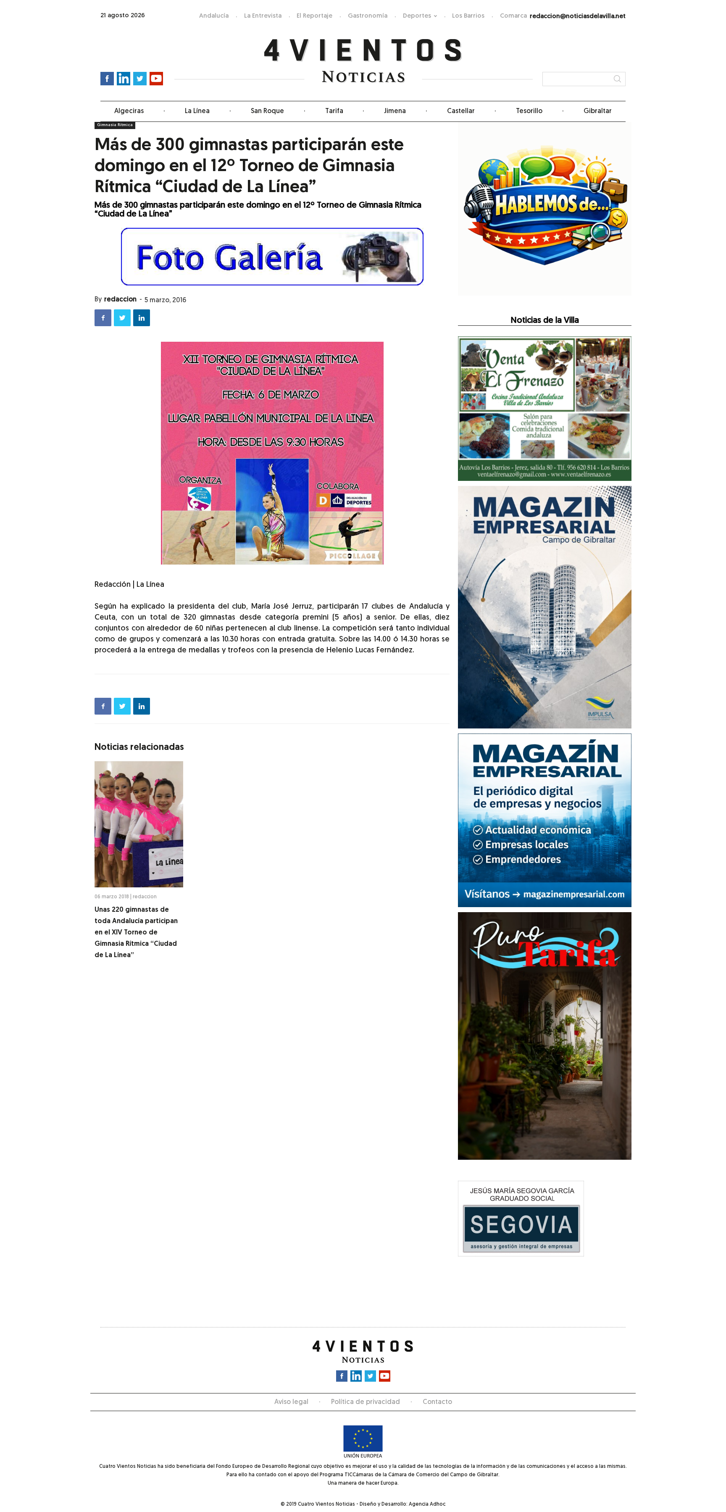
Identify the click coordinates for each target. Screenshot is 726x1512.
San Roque (267, 111)
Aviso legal (291, 1402)
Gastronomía (367, 16)
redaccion (120, 299)
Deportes (417, 16)
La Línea (197, 111)
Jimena (395, 111)
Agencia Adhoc (427, 1504)
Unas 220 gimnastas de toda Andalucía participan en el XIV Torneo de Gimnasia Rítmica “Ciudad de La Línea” (136, 933)
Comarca (513, 16)
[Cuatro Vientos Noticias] (363, 61)
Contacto (437, 1402)
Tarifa (334, 111)
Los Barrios (468, 16)
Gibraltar (598, 111)
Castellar (461, 111)
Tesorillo (529, 111)
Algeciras (129, 111)
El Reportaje (314, 16)
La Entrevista (262, 16)
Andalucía (214, 16)
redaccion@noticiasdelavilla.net (578, 16)
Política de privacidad (365, 1402)
